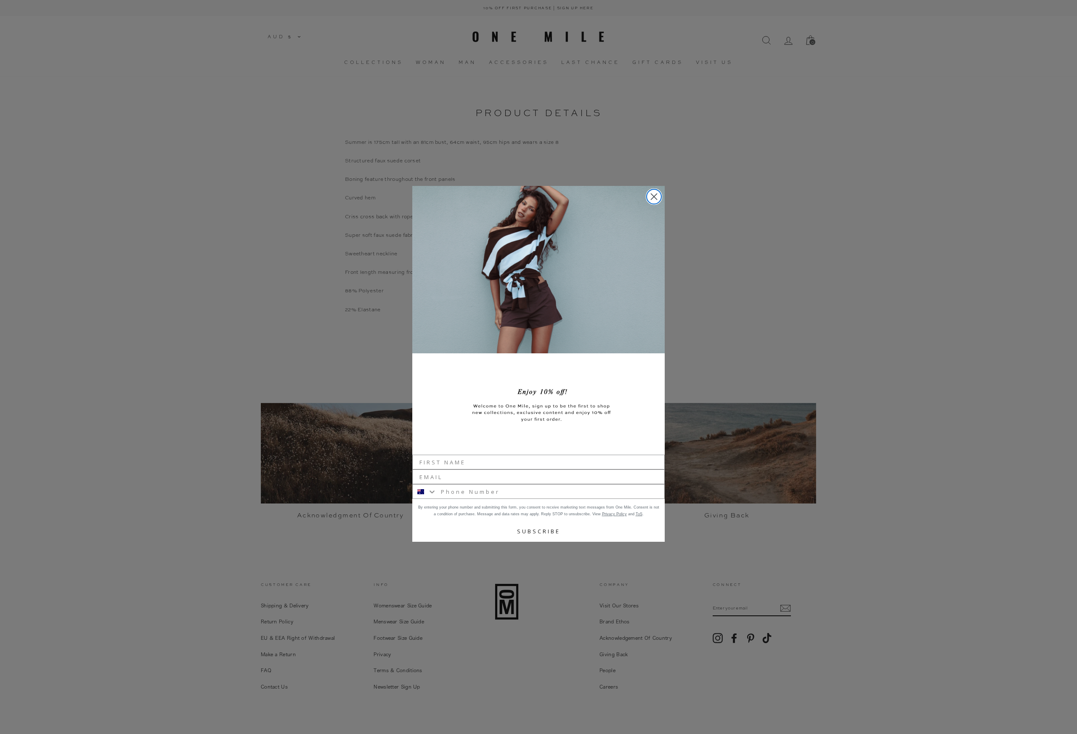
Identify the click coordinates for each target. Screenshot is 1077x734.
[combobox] (425, 491)
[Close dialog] (654, 196)
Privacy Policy (614, 514)
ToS (639, 514)
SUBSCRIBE (538, 531)
